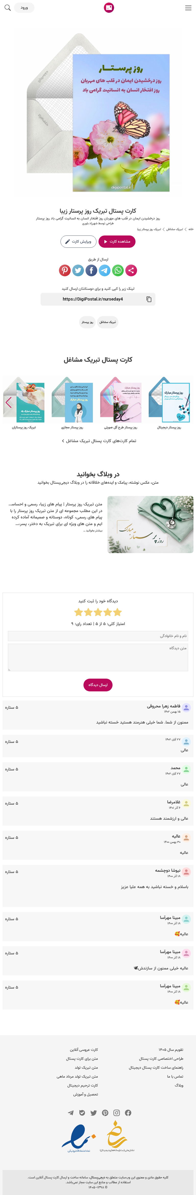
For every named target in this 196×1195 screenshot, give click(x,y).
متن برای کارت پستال (82, 1059)
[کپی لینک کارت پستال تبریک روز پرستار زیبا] (149, 299)
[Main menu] (188, 8)
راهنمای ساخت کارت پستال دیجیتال (156, 1068)
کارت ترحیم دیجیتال (82, 1085)
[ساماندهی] (117, 1138)
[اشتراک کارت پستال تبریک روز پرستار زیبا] (131, 270)
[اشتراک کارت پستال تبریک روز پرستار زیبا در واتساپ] (118, 270)
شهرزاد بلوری (89, 223)
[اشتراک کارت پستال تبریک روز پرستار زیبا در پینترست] (65, 270)
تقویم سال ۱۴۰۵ (171, 1050)
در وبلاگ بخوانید (98, 474)
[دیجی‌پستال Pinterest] (105, 1113)
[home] (109, 8)
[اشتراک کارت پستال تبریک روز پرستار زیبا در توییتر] (78, 270)
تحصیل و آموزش (85, 1094)
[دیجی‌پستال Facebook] (128, 1113)
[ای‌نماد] (79, 1138)
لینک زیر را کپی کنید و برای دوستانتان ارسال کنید (98, 289)
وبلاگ (179, 1085)
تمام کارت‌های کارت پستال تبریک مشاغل (101, 441)
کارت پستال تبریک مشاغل (98, 360)
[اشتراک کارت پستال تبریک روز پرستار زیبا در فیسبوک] (91, 270)
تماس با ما (175, 1077)
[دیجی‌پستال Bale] (82, 1113)
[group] (169, 402)
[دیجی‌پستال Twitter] (93, 1113)
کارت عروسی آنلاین (84, 1050)
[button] (8, 402)
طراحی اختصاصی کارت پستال (161, 1059)
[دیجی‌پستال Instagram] (116, 1113)
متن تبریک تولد (86, 1068)
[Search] (8, 8)
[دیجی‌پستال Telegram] (71, 1113)
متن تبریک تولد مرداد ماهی (77, 1077)
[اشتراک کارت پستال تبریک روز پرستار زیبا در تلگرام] (105, 270)
